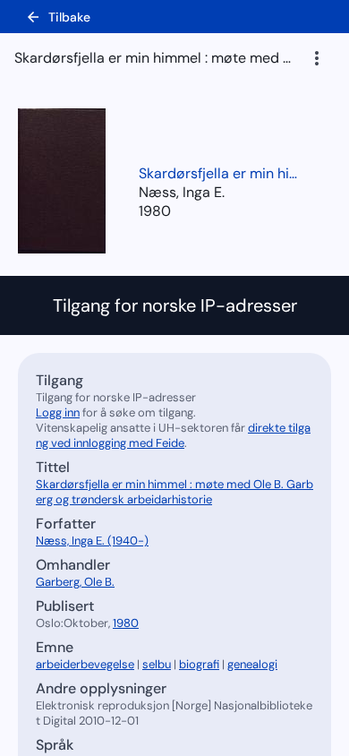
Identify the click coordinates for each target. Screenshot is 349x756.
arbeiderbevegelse (85, 664)
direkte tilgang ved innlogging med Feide (173, 435)
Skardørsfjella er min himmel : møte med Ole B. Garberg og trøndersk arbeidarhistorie (219, 173)
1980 (155, 211)
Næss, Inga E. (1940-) (92, 540)
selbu (156, 664)
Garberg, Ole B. (75, 581)
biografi (199, 664)
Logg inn (58, 412)
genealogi (252, 664)
